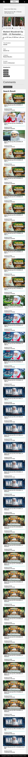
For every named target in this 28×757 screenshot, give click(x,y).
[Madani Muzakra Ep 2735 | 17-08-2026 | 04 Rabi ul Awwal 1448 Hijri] (14, 227)
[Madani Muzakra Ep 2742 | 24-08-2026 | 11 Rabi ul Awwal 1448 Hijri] (14, 98)
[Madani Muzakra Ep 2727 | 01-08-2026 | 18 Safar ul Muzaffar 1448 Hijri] (14, 374)
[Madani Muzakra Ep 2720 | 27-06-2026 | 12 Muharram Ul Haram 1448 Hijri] (14, 502)
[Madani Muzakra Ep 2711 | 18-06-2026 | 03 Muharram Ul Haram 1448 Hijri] (14, 667)
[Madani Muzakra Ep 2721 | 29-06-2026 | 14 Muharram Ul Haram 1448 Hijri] (14, 484)
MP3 (5, 72)
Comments (8, 87)
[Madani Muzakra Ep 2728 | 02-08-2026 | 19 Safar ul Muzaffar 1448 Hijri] (14, 355)
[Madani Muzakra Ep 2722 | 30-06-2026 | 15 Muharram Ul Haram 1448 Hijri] (14, 465)
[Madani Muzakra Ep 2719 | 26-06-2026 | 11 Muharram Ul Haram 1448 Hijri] (14, 520)
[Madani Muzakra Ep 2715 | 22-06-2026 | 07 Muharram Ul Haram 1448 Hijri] (14, 594)
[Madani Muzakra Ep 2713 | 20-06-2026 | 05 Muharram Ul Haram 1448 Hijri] (14, 630)
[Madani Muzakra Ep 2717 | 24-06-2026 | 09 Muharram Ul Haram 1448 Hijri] (14, 557)
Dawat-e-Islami (7, 9)
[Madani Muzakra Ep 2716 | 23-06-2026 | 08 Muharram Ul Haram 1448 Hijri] (14, 575)
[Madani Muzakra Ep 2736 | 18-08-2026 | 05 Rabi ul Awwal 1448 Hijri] (14, 208)
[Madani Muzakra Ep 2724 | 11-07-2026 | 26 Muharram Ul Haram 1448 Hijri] (14, 429)
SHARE (6, 76)
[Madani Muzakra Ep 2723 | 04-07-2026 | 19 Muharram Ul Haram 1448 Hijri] (14, 447)
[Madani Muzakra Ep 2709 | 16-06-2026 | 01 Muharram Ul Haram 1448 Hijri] (14, 704)
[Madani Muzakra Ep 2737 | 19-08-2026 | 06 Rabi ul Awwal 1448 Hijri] (14, 190)
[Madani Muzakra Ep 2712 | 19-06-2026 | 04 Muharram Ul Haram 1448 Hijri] (14, 649)
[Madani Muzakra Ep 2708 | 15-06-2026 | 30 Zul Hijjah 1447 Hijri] (14, 722)
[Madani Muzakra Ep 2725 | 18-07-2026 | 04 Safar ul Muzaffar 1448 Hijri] (14, 410)
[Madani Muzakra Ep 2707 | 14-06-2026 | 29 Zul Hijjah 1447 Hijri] (14, 740)
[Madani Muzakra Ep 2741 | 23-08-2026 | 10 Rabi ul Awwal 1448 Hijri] (14, 117)
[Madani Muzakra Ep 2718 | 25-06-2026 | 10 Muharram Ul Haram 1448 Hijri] (14, 539)
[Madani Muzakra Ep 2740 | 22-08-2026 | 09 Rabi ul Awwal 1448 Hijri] (14, 135)
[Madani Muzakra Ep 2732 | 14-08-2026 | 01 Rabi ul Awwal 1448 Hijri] (14, 282)
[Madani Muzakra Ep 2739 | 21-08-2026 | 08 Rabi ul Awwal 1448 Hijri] (14, 153)
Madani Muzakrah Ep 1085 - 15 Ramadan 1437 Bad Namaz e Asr (13, 12)
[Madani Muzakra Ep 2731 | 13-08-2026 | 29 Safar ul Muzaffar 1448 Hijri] (14, 300)
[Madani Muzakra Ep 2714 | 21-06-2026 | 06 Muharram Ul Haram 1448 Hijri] (14, 612)
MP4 (5, 70)
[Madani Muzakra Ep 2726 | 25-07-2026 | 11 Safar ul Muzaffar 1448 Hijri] (14, 392)
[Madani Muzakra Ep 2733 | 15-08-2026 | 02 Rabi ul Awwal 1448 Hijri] (14, 263)
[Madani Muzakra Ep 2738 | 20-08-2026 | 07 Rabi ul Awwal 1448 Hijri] (14, 172)
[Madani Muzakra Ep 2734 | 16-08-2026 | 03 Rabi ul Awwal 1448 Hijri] (14, 245)
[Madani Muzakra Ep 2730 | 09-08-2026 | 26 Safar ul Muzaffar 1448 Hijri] (14, 319)
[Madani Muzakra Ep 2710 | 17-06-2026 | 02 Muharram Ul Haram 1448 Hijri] (14, 685)
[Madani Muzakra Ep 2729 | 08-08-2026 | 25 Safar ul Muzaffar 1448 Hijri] (14, 337)
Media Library (13, 9)
